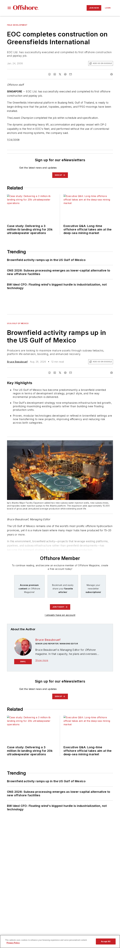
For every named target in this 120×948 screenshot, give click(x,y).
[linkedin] (54, 74)
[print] (111, 74)
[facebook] (49, 74)
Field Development (17, 25)
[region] (60, 941)
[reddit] (65, 74)
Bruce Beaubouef (17, 361)
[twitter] (60, 74)
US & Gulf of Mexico (18, 323)
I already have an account (60, 615)
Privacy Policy (13, 943)
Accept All (105, 941)
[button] (9, 8)
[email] (70, 74)
